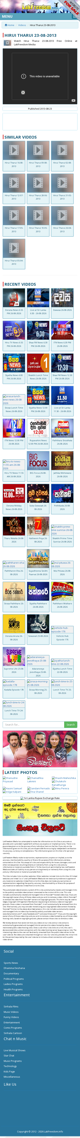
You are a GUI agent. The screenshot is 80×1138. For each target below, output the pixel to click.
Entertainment (12, 1022)
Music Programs (13, 1061)
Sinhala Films (11, 1006)
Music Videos (11, 1012)
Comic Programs (13, 1027)
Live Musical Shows (14, 1050)
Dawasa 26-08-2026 (62, 310)
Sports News (11, 962)
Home (10, 25)
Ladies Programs (13, 984)
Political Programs (14, 978)
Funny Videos (11, 1017)
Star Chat (9, 1055)
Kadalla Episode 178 (14, 689)
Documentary (11, 973)
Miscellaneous (12, 1076)
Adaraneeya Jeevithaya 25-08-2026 (38, 672)
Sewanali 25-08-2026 (38, 636)
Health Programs (13, 989)
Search (71, 724)
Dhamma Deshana (14, 968)
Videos (22, 25)
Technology (10, 1066)
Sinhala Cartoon (13, 1033)
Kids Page (9, 1071)
